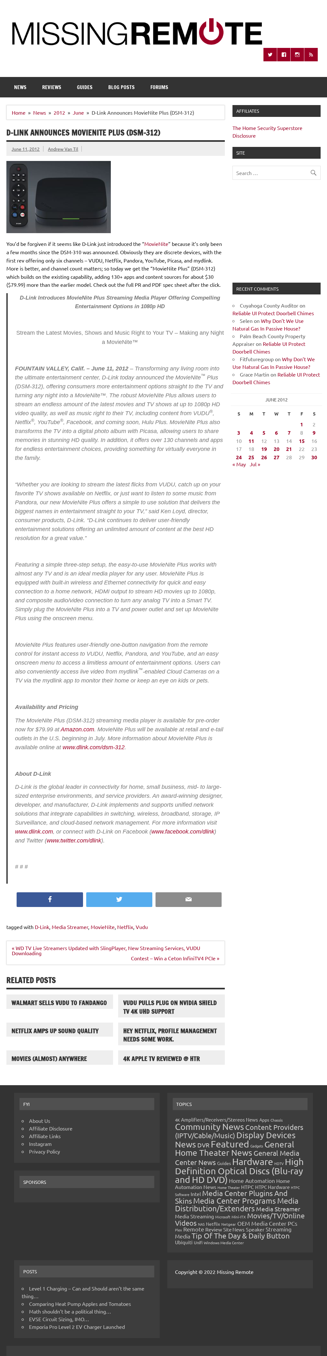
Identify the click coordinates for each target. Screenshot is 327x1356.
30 (314, 457)
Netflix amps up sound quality (55, 1030)
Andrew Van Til (63, 149)
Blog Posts (121, 87)
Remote (193, 1229)
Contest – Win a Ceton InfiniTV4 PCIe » (175, 958)
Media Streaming (194, 1216)
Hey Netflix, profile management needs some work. (170, 1035)
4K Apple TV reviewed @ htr (161, 1058)
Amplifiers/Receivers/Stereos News (219, 1119)
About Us (39, 1120)
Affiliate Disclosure (50, 1128)
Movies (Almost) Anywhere (49, 1058)
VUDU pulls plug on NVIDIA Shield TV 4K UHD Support (170, 1007)
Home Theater (228, 1187)
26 (264, 457)
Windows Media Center (224, 1242)
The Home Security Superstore (267, 128)
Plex (178, 1229)
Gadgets (256, 1145)
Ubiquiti (184, 1242)
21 (289, 449)
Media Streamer (70, 927)
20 (276, 449)
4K (177, 1120)
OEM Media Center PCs (267, 1223)
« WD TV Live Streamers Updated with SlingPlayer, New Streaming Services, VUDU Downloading (106, 950)
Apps (264, 1120)
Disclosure (244, 135)
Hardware (252, 1161)
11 (251, 441)
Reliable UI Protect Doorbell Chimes (273, 313)
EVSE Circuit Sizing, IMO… (59, 1319)
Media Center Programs (234, 1200)
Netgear (228, 1224)
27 (276, 457)
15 (302, 441)
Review (213, 1229)
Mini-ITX (239, 1216)
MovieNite (156, 243)
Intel (196, 1194)
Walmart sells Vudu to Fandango (59, 1002)
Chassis (276, 1120)
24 (239, 457)
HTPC (247, 1187)
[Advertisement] (276, 235)
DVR (203, 1145)
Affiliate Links (45, 1136)
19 (264, 449)
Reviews (51, 87)
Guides (85, 87)
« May (239, 464)
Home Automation (252, 1180)
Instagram (40, 1143)
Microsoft (222, 1216)
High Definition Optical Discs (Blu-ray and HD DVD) (239, 1170)
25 (251, 457)
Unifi (198, 1242)
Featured (230, 1144)
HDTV (279, 1163)
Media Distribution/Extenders (237, 1204)
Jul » (255, 464)
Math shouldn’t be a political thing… (70, 1311)
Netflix (125, 927)
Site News (234, 1229)
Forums (159, 87)
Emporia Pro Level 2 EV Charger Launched (77, 1326)
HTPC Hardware (272, 1187)
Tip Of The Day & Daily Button (241, 1235)
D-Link (42, 927)
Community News (209, 1126)
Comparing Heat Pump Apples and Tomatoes (80, 1303)
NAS (201, 1224)
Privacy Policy (44, 1151)
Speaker (255, 1229)
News (20, 87)
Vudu (142, 927)
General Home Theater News (234, 1148)
